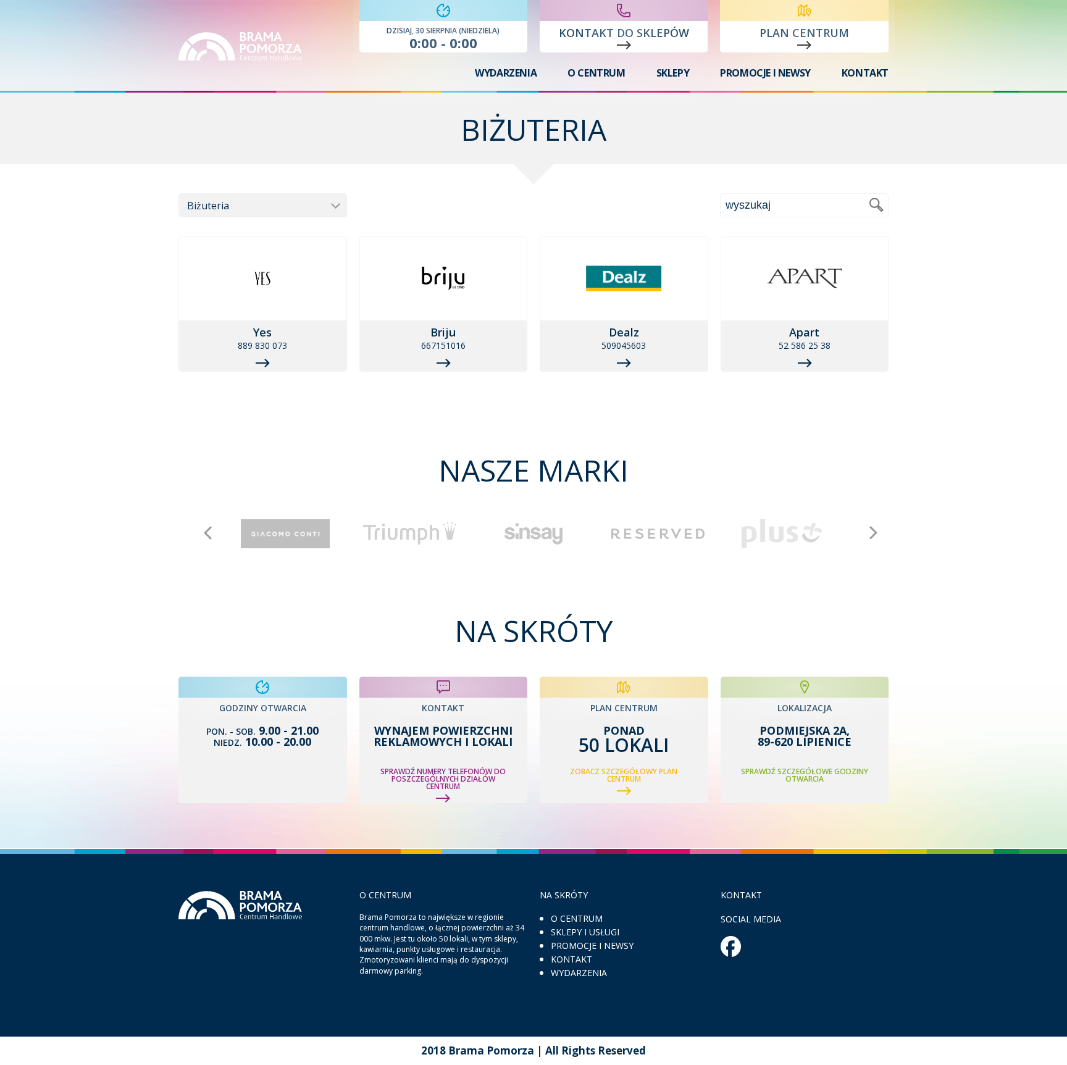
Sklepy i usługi (585, 932)
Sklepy (673, 73)
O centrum (596, 73)
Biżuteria (208, 205)
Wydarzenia (506, 73)
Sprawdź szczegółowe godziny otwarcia (804, 775)
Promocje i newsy (765, 73)
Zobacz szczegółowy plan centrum (623, 776)
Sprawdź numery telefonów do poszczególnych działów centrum (443, 779)
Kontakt (865, 73)
